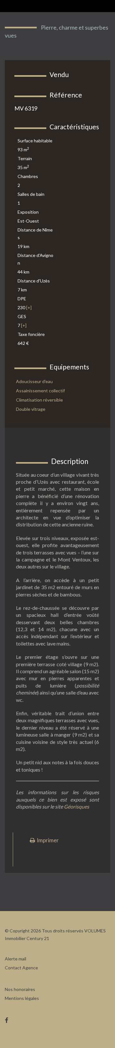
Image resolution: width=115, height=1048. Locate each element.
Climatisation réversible (39, 400)
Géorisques (76, 806)
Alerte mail (15, 958)
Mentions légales (22, 998)
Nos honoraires (20, 989)
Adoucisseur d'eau (34, 381)
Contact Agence (21, 967)
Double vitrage (30, 409)
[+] (29, 307)
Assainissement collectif (40, 390)
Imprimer (47, 840)
